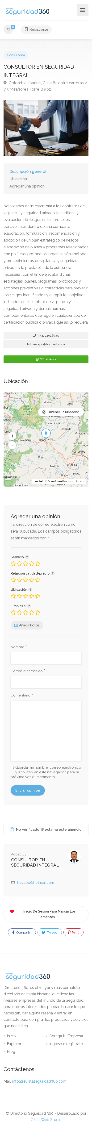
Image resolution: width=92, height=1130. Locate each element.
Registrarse (38, 29)
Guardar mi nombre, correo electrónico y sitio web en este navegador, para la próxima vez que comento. (46, 772)
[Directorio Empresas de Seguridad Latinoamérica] (28, 11)
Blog (11, 1051)
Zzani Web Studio (46, 1119)
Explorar (14, 1044)
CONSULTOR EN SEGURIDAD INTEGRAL (35, 862)
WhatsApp (48, 359)
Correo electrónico (28, 671)
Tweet (51, 932)
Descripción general (27, 171)
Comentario (22, 695)
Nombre (19, 647)
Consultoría (16, 55)
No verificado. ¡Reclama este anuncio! (49, 829)
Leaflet (38, 481)
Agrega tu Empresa (66, 1036)
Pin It (75, 932)
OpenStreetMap (58, 481)
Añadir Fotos (29, 625)
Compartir (23, 932)
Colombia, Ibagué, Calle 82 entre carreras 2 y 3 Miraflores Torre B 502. (45, 86)
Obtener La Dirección (63, 412)
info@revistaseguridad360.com (39, 1081)
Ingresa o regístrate (66, 1044)
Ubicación (18, 179)
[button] (12, 436)
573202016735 (48, 335)
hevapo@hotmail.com (48, 344)
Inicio (11, 1036)
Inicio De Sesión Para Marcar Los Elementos (49, 914)
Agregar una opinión (27, 186)
